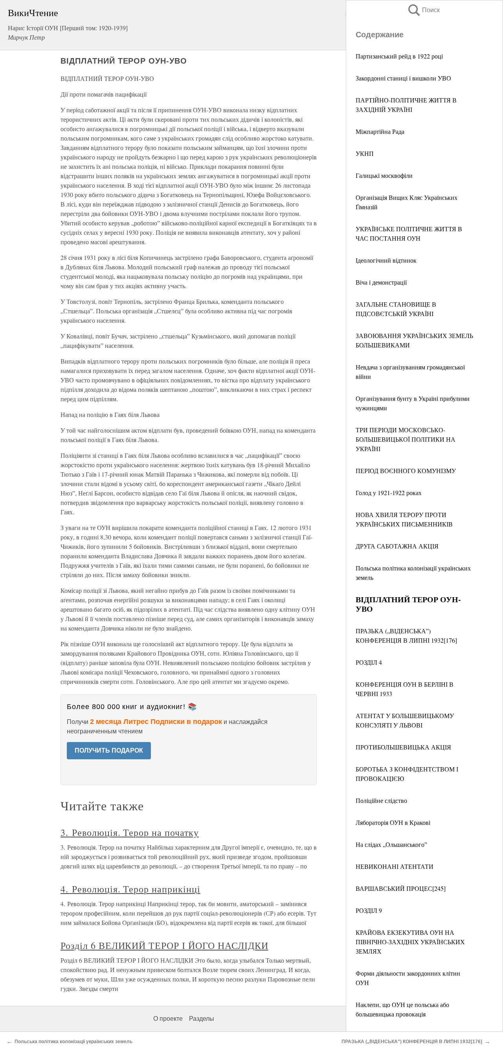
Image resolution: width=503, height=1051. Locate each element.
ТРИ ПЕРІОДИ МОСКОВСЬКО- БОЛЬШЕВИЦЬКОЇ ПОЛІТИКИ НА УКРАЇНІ (405, 439)
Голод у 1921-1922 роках (389, 492)
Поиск (423, 10)
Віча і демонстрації (381, 282)
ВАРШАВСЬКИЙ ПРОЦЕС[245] (401, 888)
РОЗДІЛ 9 (369, 910)
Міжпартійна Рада (380, 131)
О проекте (168, 1018)
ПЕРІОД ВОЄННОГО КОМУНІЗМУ (406, 470)
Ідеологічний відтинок (386, 260)
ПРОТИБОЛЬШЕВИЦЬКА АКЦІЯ (403, 747)
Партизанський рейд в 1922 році (399, 56)
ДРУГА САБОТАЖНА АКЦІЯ (397, 546)
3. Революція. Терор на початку (130, 832)
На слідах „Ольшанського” (391, 844)
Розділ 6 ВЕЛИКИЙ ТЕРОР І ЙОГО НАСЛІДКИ (164, 945)
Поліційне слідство (381, 800)
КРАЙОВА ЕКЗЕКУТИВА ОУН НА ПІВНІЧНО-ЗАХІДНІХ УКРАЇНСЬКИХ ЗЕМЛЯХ (410, 941)
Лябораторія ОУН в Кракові (393, 822)
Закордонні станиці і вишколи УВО (403, 78)
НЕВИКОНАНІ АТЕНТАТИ (394, 866)
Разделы (201, 1018)
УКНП (365, 153)
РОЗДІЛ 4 (369, 662)
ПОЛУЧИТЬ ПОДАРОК (109, 750)
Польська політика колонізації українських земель (73, 1041)
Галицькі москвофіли (384, 175)
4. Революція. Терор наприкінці (130, 889)
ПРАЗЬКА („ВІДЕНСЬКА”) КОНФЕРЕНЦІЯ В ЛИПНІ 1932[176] (411, 1041)
